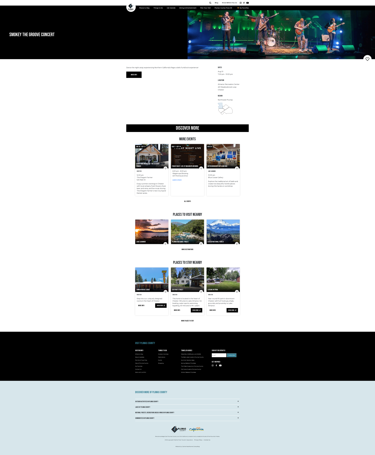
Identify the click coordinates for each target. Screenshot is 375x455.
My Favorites (244, 8)
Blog (216, 3)
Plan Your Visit (205, 8)
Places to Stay (144, 8)
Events (160, 360)
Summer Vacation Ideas (187, 360)
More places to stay (187, 321)
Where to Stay (139, 354)
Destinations (161, 357)
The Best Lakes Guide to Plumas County (192, 357)
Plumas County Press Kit (223, 8)
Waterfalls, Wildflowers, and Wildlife (191, 354)
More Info (141, 306)
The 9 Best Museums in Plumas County (192, 366)
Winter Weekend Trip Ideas (188, 372)
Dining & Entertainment (187, 8)
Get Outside (171, 8)
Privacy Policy (198, 440)
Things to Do (158, 8)
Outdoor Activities (163, 354)
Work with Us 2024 (140, 372)
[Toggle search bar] (210, 2)
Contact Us (138, 369)
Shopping (161, 363)
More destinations (187, 249)
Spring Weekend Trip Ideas (188, 363)
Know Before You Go (229, 3)
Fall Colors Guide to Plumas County (191, 369)
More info (134, 75)
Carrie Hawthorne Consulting (191, 446)
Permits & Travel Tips (141, 360)
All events (187, 201)
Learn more (177, 180)
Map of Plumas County (141, 363)
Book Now (160, 306)
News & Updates (139, 357)
